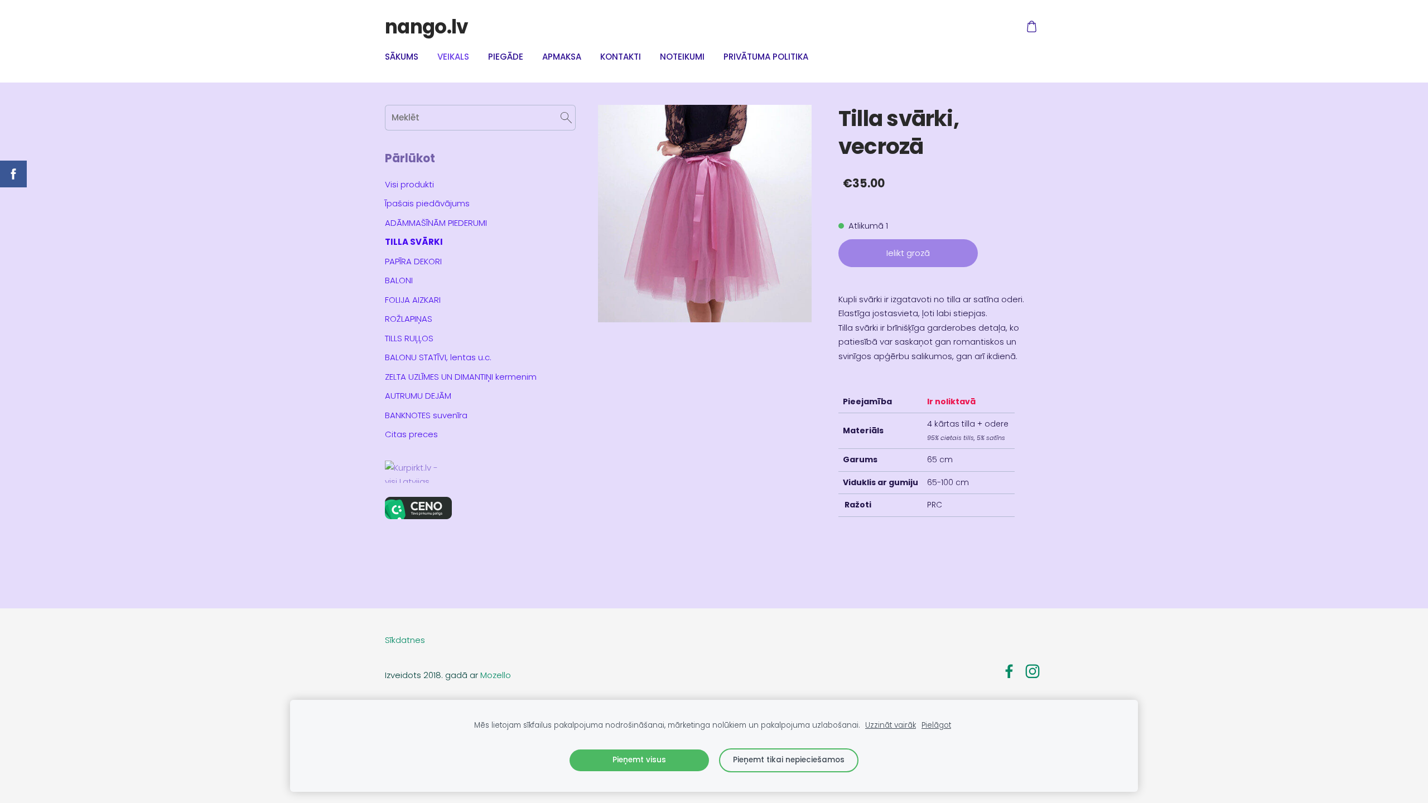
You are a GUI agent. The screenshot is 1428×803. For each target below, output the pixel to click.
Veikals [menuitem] (453, 56)
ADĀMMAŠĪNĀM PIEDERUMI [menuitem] (436, 223)
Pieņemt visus (639, 759)
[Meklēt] (566, 117)
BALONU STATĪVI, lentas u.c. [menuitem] (438, 357)
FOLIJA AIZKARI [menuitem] (413, 300)
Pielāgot (936, 725)
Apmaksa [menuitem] (561, 56)
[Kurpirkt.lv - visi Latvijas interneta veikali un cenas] (480, 472)
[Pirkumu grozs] (1031, 26)
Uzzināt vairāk (890, 725)
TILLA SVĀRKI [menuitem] (414, 242)
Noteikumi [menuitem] (682, 56)
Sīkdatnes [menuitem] (405, 640)
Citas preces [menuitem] (411, 434)
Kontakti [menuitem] (620, 56)
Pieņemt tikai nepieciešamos (789, 759)
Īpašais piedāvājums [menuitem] (427, 203)
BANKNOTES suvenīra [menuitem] (426, 415)
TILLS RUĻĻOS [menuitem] (409, 338)
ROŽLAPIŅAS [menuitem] (408, 319)
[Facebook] (1009, 671)
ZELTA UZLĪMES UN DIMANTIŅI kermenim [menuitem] (461, 377)
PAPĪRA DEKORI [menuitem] (413, 261)
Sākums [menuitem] (401, 56)
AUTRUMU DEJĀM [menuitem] (418, 396)
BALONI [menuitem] (399, 280)
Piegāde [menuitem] (505, 56)
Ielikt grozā (908, 253)
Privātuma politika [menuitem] (765, 56)
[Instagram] (1032, 671)
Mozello (495, 675)
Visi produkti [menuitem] (409, 184)
